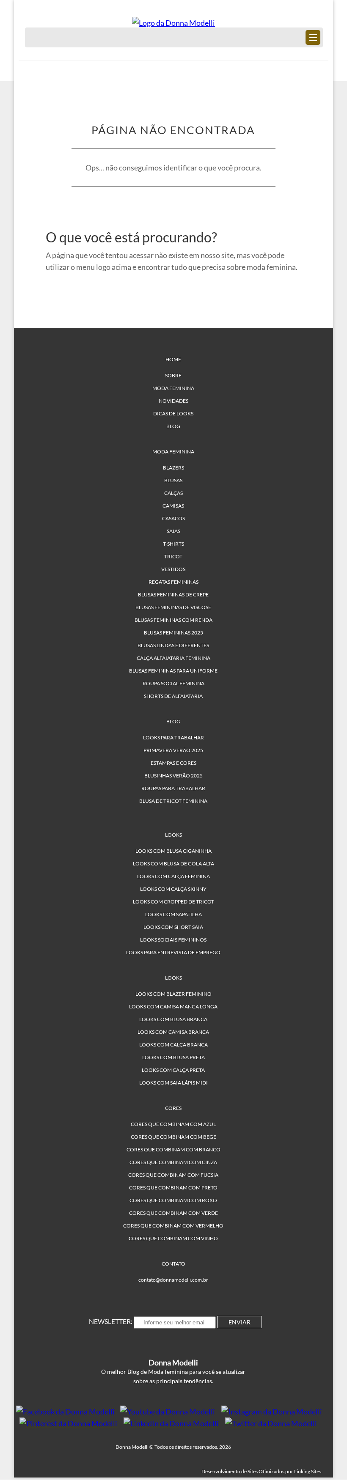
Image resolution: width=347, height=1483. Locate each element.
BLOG (173, 426)
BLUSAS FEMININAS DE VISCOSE (173, 607)
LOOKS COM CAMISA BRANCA (173, 1032)
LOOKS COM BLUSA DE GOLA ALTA (173, 863)
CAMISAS (173, 506)
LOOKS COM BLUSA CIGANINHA (173, 851)
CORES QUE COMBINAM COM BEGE (173, 1137)
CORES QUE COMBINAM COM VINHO (173, 1238)
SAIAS (173, 531)
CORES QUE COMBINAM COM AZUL (173, 1124)
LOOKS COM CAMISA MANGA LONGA (173, 1006)
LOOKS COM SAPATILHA (173, 914)
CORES (173, 1108)
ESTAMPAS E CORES (173, 763)
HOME (173, 359)
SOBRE (173, 375)
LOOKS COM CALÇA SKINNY (173, 889)
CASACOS (173, 518)
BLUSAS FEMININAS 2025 (173, 632)
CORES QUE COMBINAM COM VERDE (173, 1213)
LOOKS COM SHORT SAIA (173, 927)
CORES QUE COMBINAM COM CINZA (173, 1162)
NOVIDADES (173, 401)
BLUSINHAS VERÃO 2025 (173, 775)
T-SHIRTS (173, 544)
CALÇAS (173, 493)
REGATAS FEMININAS (173, 582)
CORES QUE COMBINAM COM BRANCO (173, 1149)
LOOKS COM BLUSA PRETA (173, 1057)
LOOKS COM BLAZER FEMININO (173, 994)
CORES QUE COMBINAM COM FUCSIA (173, 1175)
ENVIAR (240, 1322)
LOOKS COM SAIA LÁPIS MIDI (173, 1082)
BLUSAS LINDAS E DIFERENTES (173, 645)
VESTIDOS (173, 569)
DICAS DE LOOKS (173, 413)
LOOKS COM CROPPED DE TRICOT (173, 901)
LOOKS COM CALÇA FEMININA (173, 876)
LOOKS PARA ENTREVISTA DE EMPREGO (173, 952)
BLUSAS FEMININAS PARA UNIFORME (173, 670)
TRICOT (173, 556)
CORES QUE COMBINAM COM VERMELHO (173, 1225)
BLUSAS (173, 480)
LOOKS (173, 835)
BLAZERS (173, 467)
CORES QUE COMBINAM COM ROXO (173, 1200)
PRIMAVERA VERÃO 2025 (173, 750)
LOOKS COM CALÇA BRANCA (173, 1044)
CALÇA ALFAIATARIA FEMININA (173, 658)
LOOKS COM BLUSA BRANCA (173, 1019)
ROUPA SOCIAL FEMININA (173, 683)
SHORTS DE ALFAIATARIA (173, 696)
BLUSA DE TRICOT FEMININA (173, 801)
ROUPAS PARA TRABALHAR (173, 788)
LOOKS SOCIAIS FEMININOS (173, 939)
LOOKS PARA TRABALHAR (173, 737)
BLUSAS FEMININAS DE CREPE (173, 594)
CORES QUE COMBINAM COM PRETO (173, 1187)
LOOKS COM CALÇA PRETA (173, 1070)
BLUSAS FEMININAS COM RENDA (173, 620)
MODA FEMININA (173, 388)
